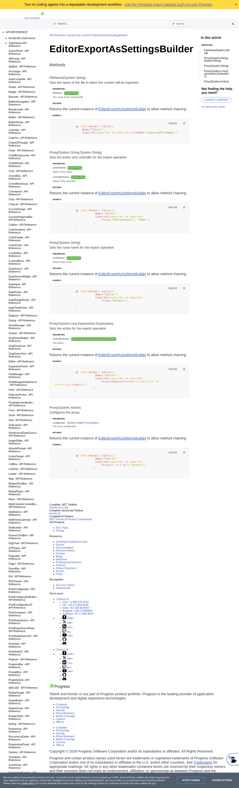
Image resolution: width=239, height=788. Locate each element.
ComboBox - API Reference (18, 254)
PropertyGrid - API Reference (19, 681)
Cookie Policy (28, 783)
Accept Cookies (191, 780)
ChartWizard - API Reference (19, 165)
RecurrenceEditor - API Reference (22, 738)
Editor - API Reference (21, 361)
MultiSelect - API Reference (18, 513)
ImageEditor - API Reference (19, 442)
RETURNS (57, 103)
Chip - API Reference (21, 199)
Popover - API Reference (23, 659)
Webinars (61, 559)
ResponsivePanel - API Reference (22, 746)
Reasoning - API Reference (18, 730)
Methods (57, 64)
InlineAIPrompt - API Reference (20, 450)
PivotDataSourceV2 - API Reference (23, 637)
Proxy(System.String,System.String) (75, 152)
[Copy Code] (184, 123)
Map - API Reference (21, 478)
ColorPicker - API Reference (18, 247)
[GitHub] (64, 640)
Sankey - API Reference (22, 752)
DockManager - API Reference (20, 327)
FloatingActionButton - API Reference (21, 404)
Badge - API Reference (22, 92)
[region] (119, 780)
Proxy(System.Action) (65, 407)
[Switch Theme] (233, 23)
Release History (65, 550)
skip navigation (32, 18)
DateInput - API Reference (17, 286)
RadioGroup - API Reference (19, 710)
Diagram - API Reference (23, 315)
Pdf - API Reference (20, 576)
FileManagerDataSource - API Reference (23, 383)
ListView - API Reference (23, 469)
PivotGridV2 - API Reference (19, 653)
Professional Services (68, 562)
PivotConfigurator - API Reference (22, 590)
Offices (60, 722)
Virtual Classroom (66, 568)
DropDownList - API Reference (20, 347)
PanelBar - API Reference (17, 570)
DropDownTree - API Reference (21, 355)
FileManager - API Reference (19, 376)
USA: (75, 602)
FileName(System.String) (67, 77)
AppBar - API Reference (22, 66)
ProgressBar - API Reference (19, 666)
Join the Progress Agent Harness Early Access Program (168, 4)
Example (57, 115)
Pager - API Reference (21, 563)
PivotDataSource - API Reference (21, 622)
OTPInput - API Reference (17, 549)
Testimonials (63, 588)
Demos (60, 544)
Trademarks (203, 762)
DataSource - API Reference (19, 270)
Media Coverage (65, 716)
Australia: (77, 613)
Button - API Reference (22, 117)
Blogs (59, 556)
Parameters (59, 89)
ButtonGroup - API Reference (19, 124)
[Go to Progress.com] (60, 687)
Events (60, 571)
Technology (62, 707)
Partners (61, 565)
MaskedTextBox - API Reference (21, 485)
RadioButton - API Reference (19, 702)
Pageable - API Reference (17, 557)
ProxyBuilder (91, 422)
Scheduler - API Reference (18, 758)
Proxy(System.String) (64, 242)
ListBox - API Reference (22, 464)
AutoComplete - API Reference (20, 81)
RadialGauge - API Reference (19, 694)
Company (61, 704)
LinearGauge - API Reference (19, 458)
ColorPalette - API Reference (19, 239)
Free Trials (62, 527)
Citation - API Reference (22, 224)
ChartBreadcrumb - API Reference (22, 157)
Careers (60, 719)
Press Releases (65, 713)
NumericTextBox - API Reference (21, 537)
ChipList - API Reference (23, 204)
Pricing (60, 530)
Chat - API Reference (21, 171)
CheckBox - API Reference (18, 177)
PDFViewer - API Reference (18, 583)
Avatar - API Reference (22, 87)
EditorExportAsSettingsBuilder (110, 35)
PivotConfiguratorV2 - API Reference (21, 606)
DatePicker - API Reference (18, 293)
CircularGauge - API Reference (20, 210)
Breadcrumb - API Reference (19, 111)
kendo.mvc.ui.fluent (79, 35)
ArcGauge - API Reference (18, 73)
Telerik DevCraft (58, 507)
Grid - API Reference (20, 420)
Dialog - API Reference (22, 320)
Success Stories (65, 585)
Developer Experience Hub (71, 541)
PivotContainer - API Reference (20, 614)
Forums (60, 553)
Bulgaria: (77, 610)
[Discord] (64, 644)
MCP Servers (57, 519)
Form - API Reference (21, 410)
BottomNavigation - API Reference (22, 103)
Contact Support (216, 99)
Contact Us (62, 599)
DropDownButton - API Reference (22, 339)
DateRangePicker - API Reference (22, 301)
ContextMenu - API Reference (19, 262)
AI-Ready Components (78, 519)
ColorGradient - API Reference (20, 231)
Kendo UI (54, 513)
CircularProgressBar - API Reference (21, 218)
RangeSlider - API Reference (19, 717)
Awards (60, 710)
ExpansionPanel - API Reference (21, 368)
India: (76, 607)
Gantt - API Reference (21, 415)
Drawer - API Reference (22, 333)
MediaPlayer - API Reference (19, 493)
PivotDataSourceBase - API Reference (22, 630)
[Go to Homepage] (42, 18)
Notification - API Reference (18, 529)
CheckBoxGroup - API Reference (21, 185)
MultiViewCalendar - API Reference (23, 521)
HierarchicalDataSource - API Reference (23, 434)
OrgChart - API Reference (23, 543)
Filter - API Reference (21, 389)
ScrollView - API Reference (18, 766)
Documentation (64, 547)
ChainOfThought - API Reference (21, 144)
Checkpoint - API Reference (18, 193)
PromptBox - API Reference (18, 673)
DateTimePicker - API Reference (21, 309)
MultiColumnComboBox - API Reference (23, 505)
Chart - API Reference (21, 150)
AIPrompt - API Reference (17, 60)
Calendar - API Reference (17, 131)
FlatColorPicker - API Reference (21, 396)
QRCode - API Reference (23, 687)
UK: (75, 605)
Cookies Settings (222, 780)
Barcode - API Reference (23, 96)
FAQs (59, 574)
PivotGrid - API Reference (17, 645)
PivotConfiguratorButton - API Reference (23, 598)
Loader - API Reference (22, 473)
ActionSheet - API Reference (19, 52)
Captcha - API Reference (23, 137)
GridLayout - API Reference (18, 426)
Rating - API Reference (22, 724)
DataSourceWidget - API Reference (23, 278)
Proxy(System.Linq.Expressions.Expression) (81, 323)
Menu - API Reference (21, 499)
